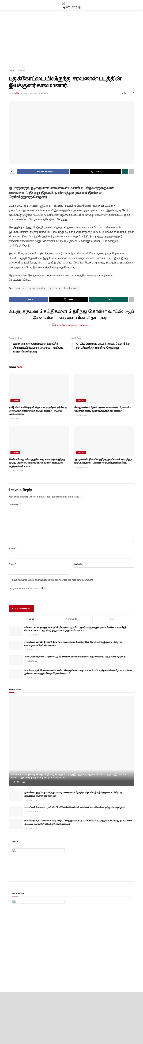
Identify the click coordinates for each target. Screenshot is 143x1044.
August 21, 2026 (19, 782)
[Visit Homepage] (71, 5)
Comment (15, 504)
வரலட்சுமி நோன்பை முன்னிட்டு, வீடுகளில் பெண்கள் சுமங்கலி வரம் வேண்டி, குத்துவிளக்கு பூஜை (75, 657)
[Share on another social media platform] (131, 171)
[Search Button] (132, 5)
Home (11, 70)
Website (78, 564)
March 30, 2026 (81, 415)
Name (13, 549)
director (20, 288)
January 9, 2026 (82, 467)
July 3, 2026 (14, 418)
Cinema (21, 70)
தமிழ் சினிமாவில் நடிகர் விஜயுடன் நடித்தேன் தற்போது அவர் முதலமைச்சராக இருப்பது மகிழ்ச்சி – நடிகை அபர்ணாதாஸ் (38, 410)
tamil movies (71, 288)
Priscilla (15, 93)
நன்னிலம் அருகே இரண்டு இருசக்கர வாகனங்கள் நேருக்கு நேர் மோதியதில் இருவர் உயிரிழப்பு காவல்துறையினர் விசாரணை (73, 643)
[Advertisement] (71, 40)
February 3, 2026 (16, 470)
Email (13, 564)
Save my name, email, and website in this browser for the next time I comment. (52, 580)
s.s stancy (55, 288)
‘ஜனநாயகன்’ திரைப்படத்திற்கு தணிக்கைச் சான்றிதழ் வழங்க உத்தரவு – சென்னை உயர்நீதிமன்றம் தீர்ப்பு (103, 461)
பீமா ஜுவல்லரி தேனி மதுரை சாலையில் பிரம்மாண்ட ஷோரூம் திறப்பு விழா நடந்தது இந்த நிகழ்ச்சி (102, 409)
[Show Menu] (10, 5)
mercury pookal (37, 288)
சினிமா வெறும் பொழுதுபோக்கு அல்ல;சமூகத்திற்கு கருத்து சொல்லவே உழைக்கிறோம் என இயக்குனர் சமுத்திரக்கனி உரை (37, 462)
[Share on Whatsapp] (125, 171)
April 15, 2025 (31, 93)
